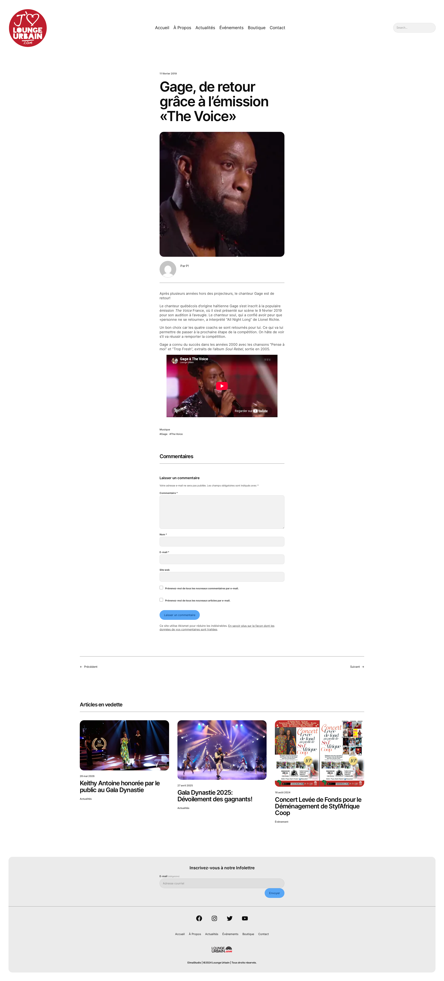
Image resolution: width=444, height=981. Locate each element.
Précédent (90, 666)
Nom (163, 534)
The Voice (177, 433)
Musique (165, 429)
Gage (164, 433)
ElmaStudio (194, 962)
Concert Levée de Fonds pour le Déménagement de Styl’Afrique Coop (318, 806)
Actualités (86, 798)
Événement (281, 821)
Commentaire (169, 492)
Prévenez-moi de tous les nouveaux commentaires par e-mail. (202, 588)
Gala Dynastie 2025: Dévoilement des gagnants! (214, 795)
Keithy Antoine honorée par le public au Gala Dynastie (120, 786)
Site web (165, 569)
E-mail (164, 552)
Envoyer (274, 893)
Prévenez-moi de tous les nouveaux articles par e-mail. (197, 600)
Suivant (355, 666)
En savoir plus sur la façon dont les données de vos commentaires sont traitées (217, 627)
